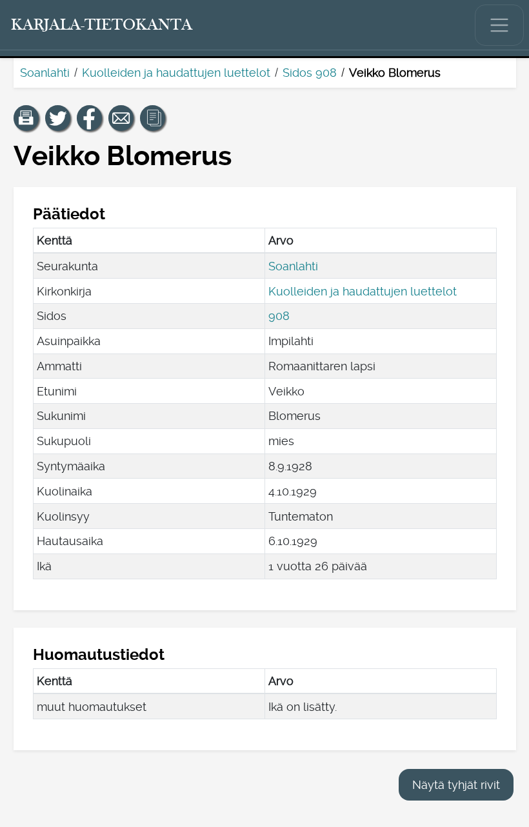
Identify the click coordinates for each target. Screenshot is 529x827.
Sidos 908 (310, 72)
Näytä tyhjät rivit (456, 785)
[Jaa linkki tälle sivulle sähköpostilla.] (121, 118)
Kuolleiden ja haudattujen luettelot (176, 72)
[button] (26, 118)
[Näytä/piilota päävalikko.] (499, 25)
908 (279, 316)
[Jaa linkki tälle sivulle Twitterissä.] (58, 118)
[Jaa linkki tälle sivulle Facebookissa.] (90, 118)
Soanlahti (45, 72)
